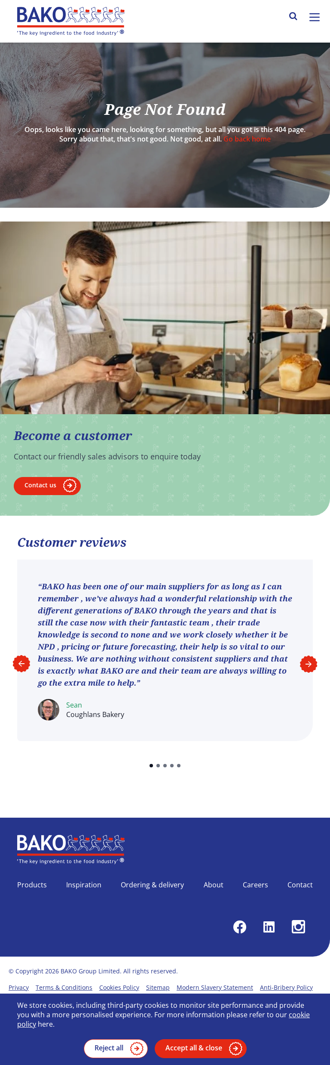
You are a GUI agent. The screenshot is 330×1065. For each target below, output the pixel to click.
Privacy (19, 987)
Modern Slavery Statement (215, 987)
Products (32, 885)
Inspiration (83, 885)
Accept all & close (193, 1048)
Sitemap (158, 987)
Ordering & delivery (152, 885)
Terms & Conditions (64, 987)
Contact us (40, 485)
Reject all (109, 1048)
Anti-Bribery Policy (286, 987)
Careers (255, 885)
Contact (300, 885)
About (213, 885)
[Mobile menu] (314, 17)
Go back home (247, 139)
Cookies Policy (119, 987)
